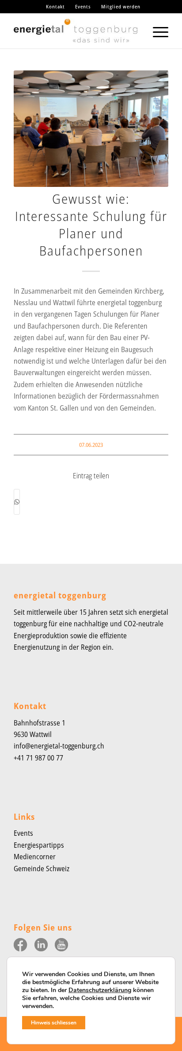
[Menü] (156, 30)
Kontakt (55, 6)
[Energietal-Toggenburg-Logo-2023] (75, 30)
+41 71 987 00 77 (38, 758)
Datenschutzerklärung (99, 990)
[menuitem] (56, 6)
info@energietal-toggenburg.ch (59, 746)
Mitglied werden (120, 6)
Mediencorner (35, 856)
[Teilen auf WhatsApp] (16, 501)
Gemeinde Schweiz (41, 868)
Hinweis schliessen (53, 1022)
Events (83, 6)
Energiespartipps (39, 845)
